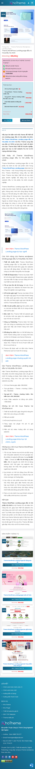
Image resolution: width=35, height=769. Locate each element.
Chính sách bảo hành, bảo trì (12, 687)
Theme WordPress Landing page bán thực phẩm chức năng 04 (17, 664)
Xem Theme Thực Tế (17, 565)
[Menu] (2, 3)
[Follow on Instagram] (6, 757)
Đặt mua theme (26, 120)
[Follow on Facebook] (2, 757)
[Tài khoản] (28, 3)
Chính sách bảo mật (10, 690)
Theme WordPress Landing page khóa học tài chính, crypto (17, 439)
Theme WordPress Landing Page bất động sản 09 (17, 561)
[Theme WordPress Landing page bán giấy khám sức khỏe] (17, 616)
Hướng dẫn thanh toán (10, 697)
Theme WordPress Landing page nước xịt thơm (17, 595)
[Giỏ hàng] (32, 2)
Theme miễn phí (8, 717)
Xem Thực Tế (7, 120)
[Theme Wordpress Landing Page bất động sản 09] (17, 547)
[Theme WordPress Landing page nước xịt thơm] (17, 581)
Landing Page (6, 48)
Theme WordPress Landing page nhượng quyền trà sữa (18, 358)
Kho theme (7, 704)
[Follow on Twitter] (9, 757)
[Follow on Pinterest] (12, 757)
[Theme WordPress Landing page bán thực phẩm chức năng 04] (17, 650)
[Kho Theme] (17, 3)
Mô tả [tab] (4, 130)
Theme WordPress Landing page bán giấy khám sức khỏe (17, 630)
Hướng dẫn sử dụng (9, 693)
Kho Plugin (6, 708)
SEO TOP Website (9, 714)
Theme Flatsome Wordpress (20, 47)
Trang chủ (5, 47)
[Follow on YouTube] (16, 757)
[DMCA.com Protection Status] (6, 761)
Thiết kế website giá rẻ (10, 711)
